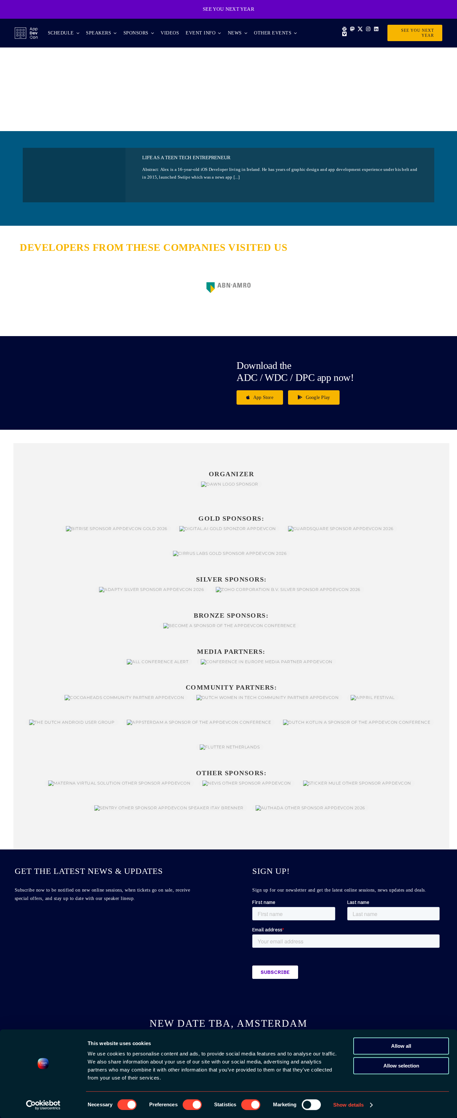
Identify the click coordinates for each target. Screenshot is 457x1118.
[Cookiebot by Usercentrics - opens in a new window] (43, 1105)
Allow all (401, 1046)
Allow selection (401, 1066)
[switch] (192, 1104)
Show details (348, 1105)
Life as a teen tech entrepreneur (186, 157)
